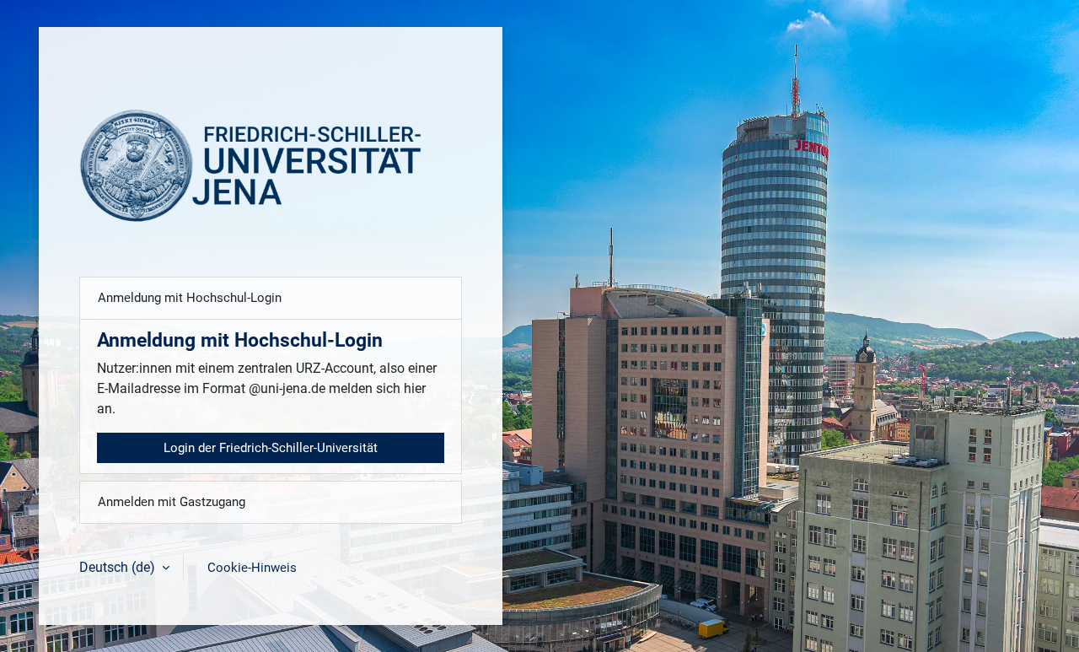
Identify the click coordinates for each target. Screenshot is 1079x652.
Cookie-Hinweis (252, 567)
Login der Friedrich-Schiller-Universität (271, 447)
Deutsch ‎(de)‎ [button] (118, 567)
